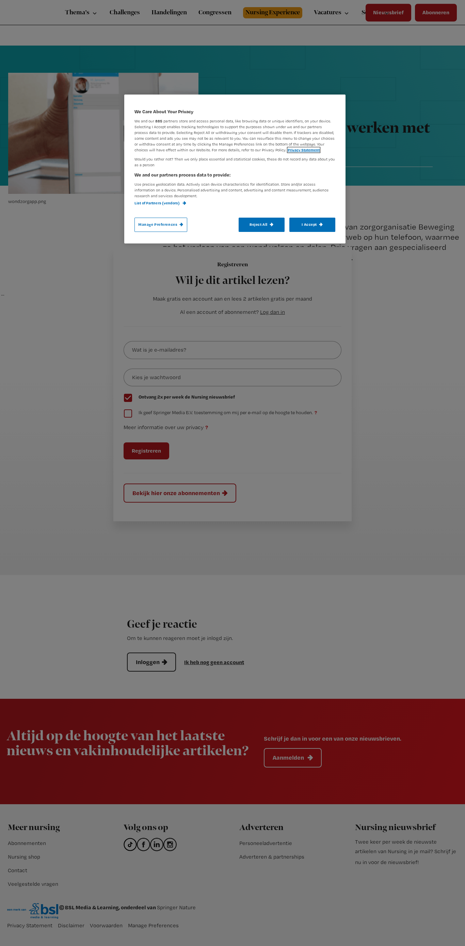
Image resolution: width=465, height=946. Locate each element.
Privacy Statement (304, 150)
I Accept (309, 224)
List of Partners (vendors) (157, 203)
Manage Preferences (157, 224)
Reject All (259, 224)
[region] (235, 169)
